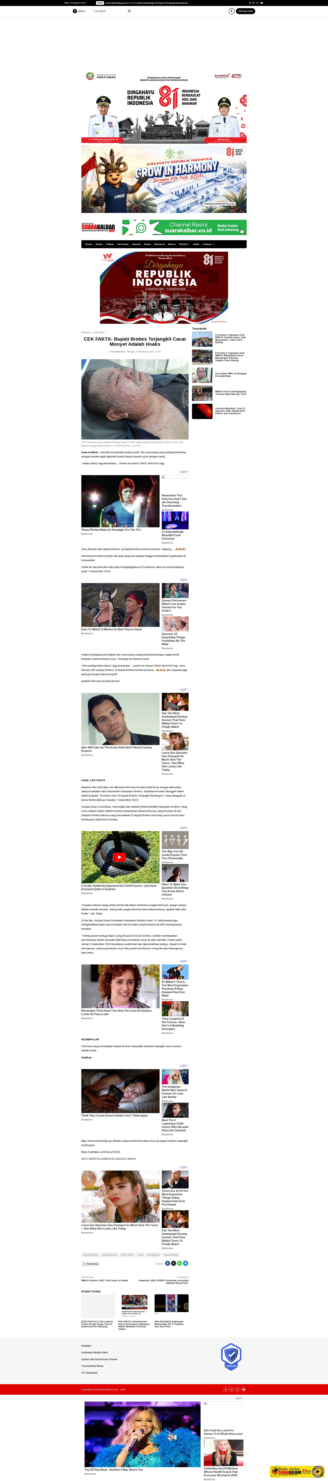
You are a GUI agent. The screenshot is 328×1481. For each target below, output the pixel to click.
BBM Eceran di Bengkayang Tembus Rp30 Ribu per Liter (230, 392)
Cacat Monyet (109, 1255)
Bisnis (172, 244)
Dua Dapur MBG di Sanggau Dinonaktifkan (231, 374)
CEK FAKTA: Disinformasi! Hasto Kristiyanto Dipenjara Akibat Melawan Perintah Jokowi (133, 1325)
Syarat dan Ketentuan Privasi (99, 1359)
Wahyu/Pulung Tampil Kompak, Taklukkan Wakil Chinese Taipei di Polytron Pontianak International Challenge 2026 (147, 3)
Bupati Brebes (90, 1255)
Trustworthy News (92, 1365)
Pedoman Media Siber (94, 1352)
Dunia (147, 244)
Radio (99, 244)
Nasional (159, 244)
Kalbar (110, 244)
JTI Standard (89, 1372)
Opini (196, 244)
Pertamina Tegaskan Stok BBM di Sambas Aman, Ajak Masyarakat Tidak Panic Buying (230, 338)
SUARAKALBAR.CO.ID (106, 1389)
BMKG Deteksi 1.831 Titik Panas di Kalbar (104, 1280)
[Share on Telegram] (185, 1263)
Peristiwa (123, 244)
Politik (183, 244)
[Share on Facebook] (167, 1263)
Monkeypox (154, 1255)
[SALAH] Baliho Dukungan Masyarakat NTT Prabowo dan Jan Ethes (169, 1324)
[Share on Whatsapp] (179, 1263)
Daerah (136, 244)
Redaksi (86, 1345)
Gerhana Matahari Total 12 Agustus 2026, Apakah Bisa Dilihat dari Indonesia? (230, 410)
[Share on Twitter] (173, 1263)
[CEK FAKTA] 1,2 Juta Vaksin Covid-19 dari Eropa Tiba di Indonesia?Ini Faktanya (97, 1324)
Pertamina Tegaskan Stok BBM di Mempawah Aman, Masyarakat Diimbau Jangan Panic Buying (229, 357)
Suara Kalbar (171, 1255)
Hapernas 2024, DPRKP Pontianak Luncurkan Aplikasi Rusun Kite (164, 1281)
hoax (140, 1255)
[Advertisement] (164, 42)
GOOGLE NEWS (125, 1158)
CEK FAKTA (127, 1255)
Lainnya (207, 244)
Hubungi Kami (245, 11)
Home (88, 244)
